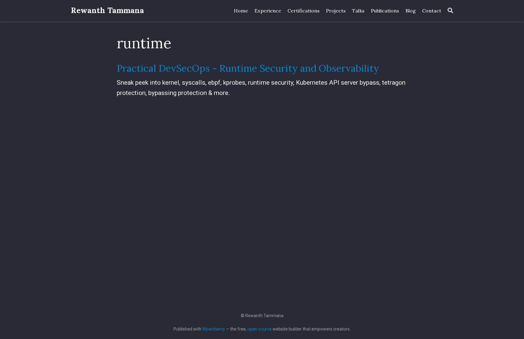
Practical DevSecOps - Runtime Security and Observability (248, 68)
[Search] (450, 10)
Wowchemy (213, 329)
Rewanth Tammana (107, 10)
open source (259, 329)
